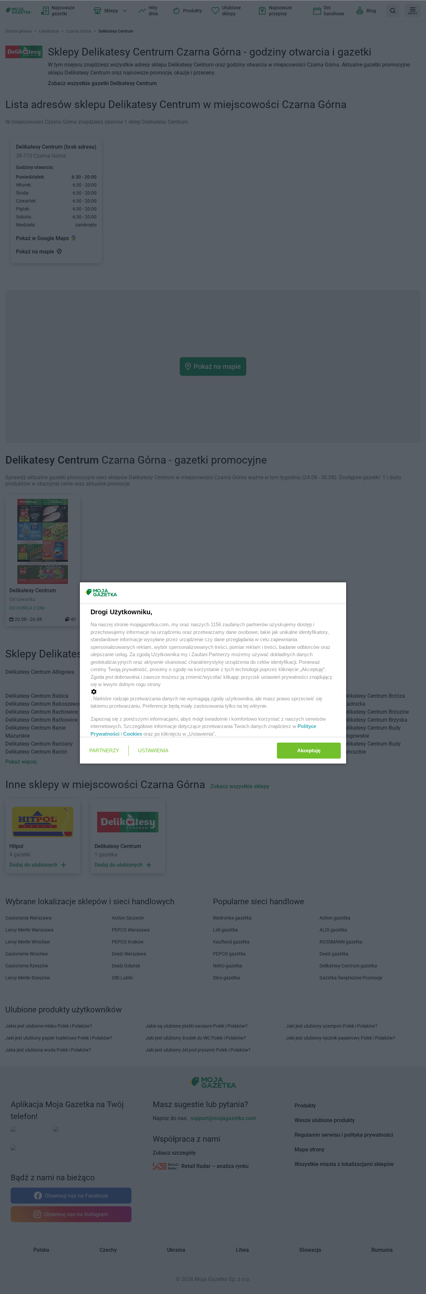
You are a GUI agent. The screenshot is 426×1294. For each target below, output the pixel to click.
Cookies (132, 734)
